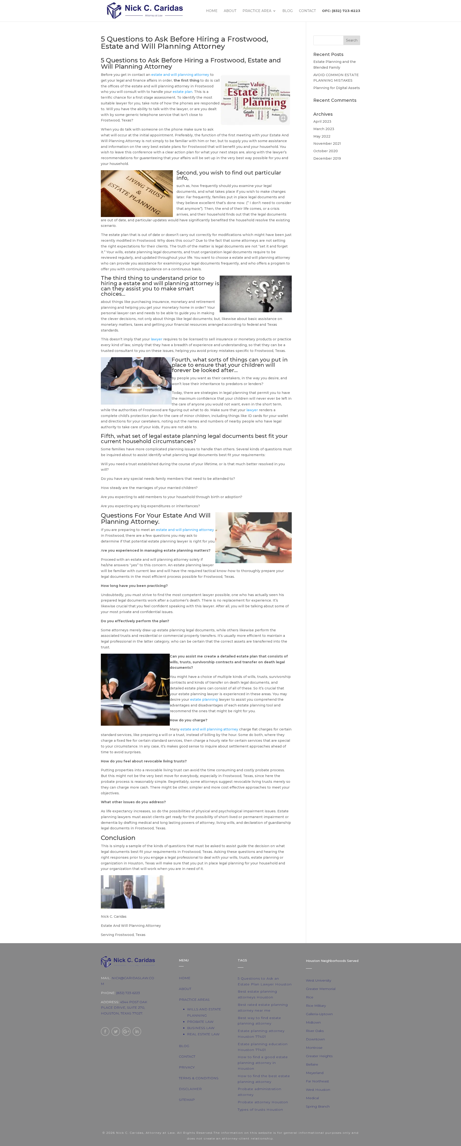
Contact (307, 11)
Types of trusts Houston (260, 1109)
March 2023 (323, 129)
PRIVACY (187, 1067)
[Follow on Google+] (126, 1031)
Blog (287, 11)
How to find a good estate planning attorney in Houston (263, 1063)
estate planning (184, 436)
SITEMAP (187, 1100)
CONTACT (187, 1056)
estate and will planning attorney (180, 74)
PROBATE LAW (200, 1021)
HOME (184, 978)
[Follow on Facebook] (105, 1031)
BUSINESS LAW (200, 1028)
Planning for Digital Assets (336, 88)
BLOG (184, 1046)
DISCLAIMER (190, 1089)
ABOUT (185, 989)
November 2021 (327, 143)
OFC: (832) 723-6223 (341, 11)
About (230, 11)
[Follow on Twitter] (115, 1031)
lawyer (156, 339)
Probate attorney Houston (263, 1102)
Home (212, 11)
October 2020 (325, 151)
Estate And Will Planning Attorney (156, 518)
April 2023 (322, 121)
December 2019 (327, 158)
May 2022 (321, 136)
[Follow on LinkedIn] (137, 1031)
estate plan (182, 92)
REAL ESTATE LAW (203, 1034)
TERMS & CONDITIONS (198, 1078)
